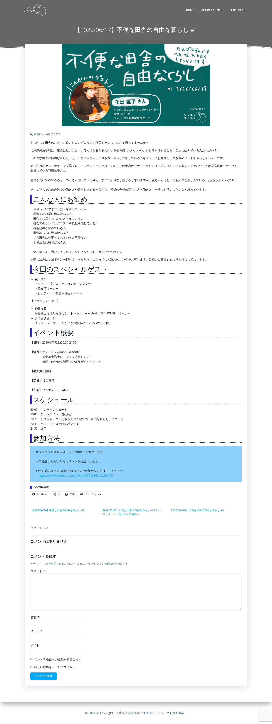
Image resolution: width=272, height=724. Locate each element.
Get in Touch (210, 10)
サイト (34, 645)
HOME (190, 10)
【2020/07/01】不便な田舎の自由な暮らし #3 (197, 510)
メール (36, 631)
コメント (38, 571)
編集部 (38, 134)
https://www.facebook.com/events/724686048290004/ (76, 476)
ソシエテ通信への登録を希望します (57, 659)
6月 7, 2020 (53, 134)
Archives (237, 10)
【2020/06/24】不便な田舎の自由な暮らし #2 (57, 510)
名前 (35, 617)
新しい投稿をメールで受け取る (54, 667)
